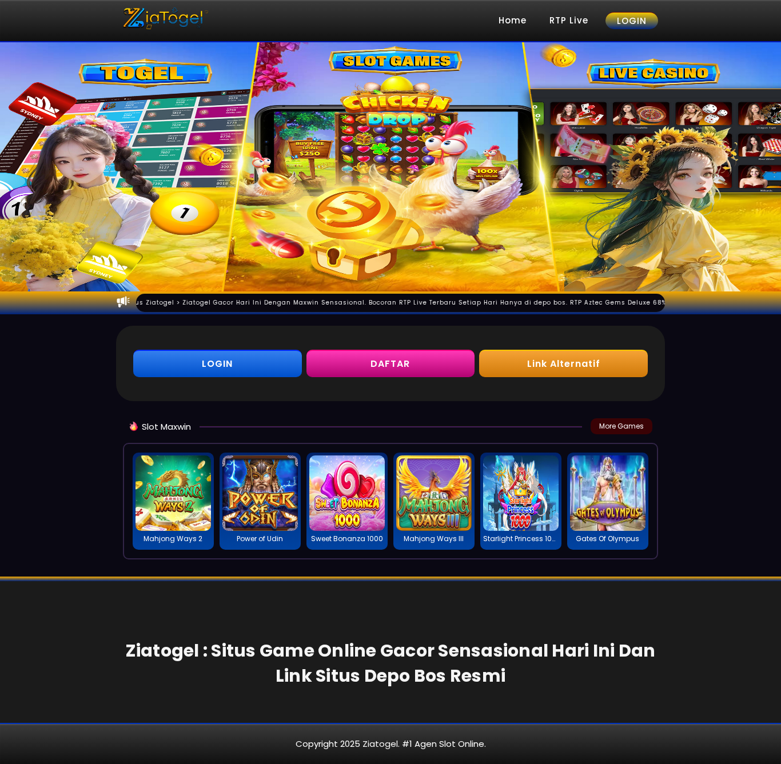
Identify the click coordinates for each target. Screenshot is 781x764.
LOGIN (632, 21)
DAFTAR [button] (390, 363)
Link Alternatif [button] (563, 363)
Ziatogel (380, 744)
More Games (621, 426)
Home (513, 20)
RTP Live (568, 20)
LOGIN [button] (217, 363)
